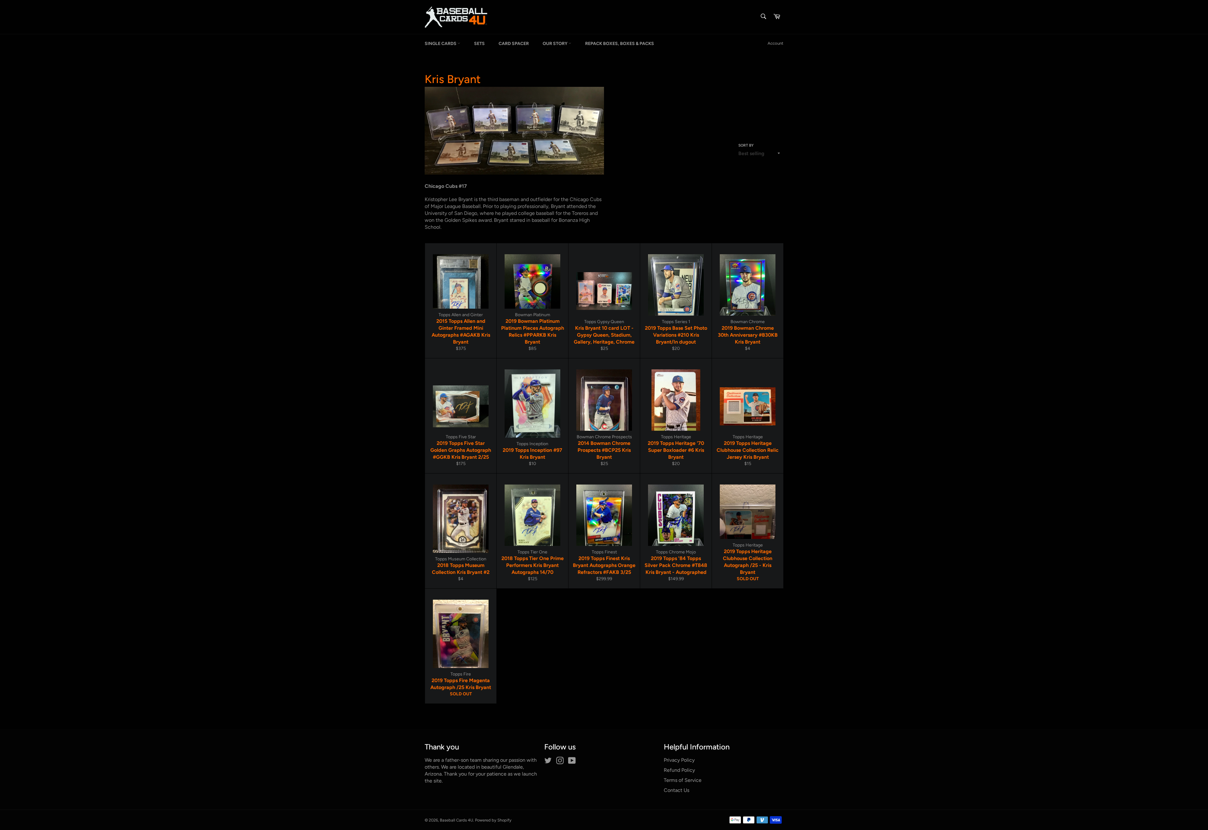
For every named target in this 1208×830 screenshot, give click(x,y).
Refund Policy (679, 770)
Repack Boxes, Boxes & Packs (619, 43)
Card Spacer (514, 43)
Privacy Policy (679, 760)
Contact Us (676, 790)
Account (775, 43)
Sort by (746, 145)
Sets (479, 43)
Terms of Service (683, 780)
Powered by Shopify (493, 820)
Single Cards (441, 43)
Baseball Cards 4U (456, 820)
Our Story (555, 43)
